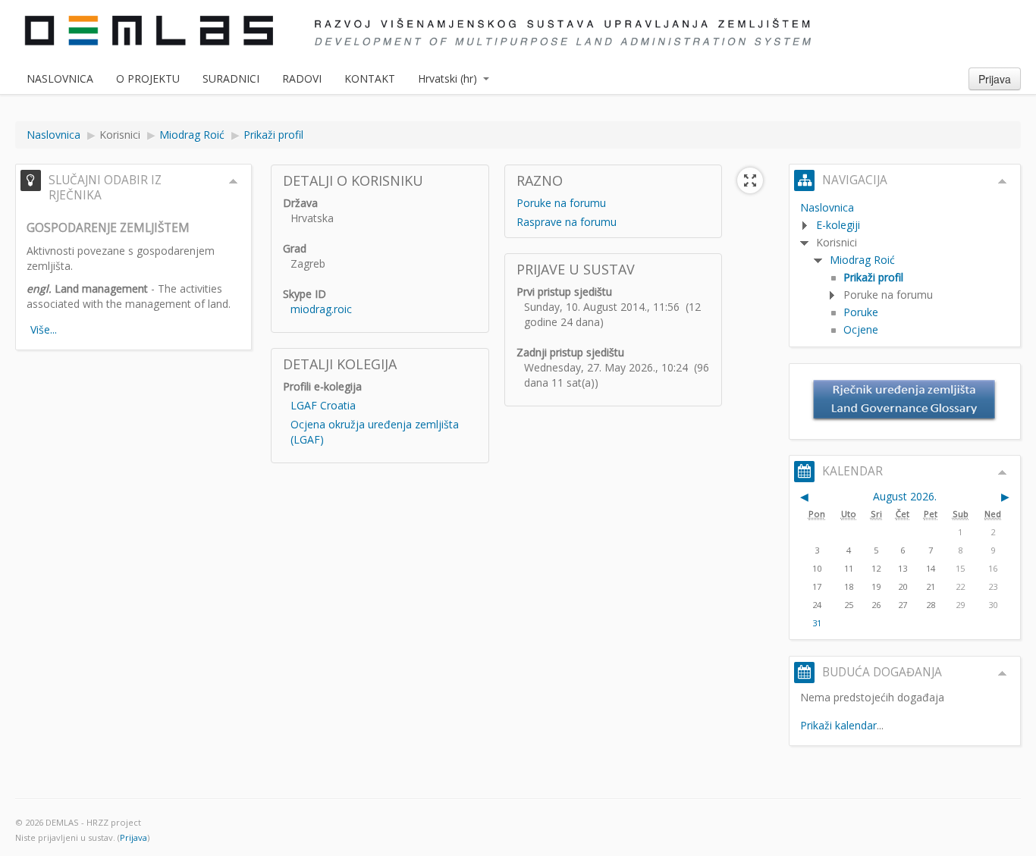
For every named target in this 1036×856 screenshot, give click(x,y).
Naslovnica (827, 207)
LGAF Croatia (323, 405)
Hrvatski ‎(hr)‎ (447, 78)
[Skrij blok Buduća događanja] (1003, 673)
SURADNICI (230, 78)
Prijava (994, 78)
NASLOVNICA (60, 78)
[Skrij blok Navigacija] (1003, 181)
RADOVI (302, 78)
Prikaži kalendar (838, 725)
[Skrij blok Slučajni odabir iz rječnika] (234, 181)
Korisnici (119, 134)
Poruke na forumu (561, 203)
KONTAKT (369, 78)
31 (816, 623)
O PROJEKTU (148, 78)
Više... (43, 329)
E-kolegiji (838, 225)
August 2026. (905, 496)
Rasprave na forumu (566, 222)
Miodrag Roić (862, 259)
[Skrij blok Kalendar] (1003, 472)
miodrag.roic (321, 309)
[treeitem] (904, 207)
